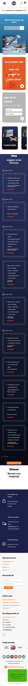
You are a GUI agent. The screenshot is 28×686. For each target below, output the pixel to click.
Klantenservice (7, 561)
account (10, 506)
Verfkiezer (5, 608)
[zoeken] (22, 28)
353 (5, 456)
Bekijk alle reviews (13, 463)
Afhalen (4, 567)
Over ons (5, 564)
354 (7, 456)
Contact (4, 570)
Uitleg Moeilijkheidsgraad (10, 605)
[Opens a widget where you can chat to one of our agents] (17, 677)
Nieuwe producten (8, 600)
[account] (22, 3)
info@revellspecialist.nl (9, 617)
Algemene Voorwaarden (9, 602)
